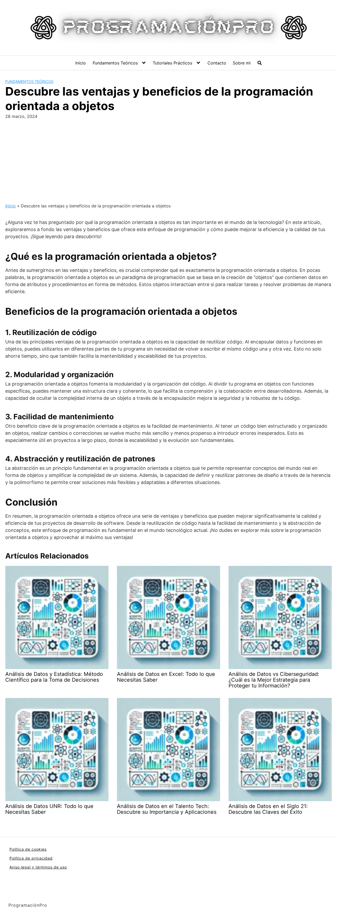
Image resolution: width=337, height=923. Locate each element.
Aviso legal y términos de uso (38, 867)
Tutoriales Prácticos (172, 63)
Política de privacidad (31, 858)
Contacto (216, 63)
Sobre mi (242, 63)
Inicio (80, 63)
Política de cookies (28, 849)
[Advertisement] (168, 159)
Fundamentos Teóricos (115, 63)
